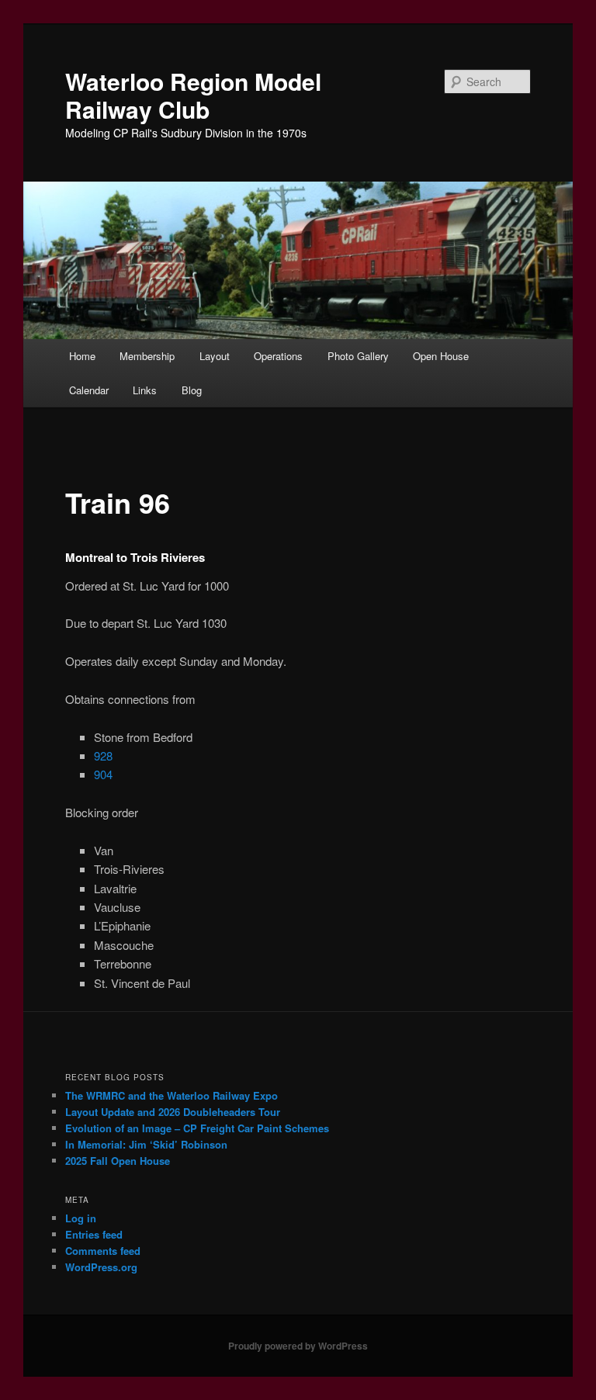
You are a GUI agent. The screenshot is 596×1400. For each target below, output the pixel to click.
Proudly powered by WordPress (298, 1346)
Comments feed (102, 1250)
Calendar (89, 390)
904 (103, 774)
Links (145, 390)
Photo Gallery (358, 355)
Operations (278, 355)
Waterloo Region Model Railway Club (193, 95)
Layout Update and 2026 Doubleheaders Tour (172, 1111)
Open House (441, 355)
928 (103, 755)
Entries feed (94, 1234)
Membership (147, 355)
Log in (80, 1218)
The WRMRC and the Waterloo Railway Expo (171, 1095)
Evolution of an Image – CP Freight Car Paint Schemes (197, 1128)
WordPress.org (101, 1267)
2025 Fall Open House (117, 1160)
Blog (192, 390)
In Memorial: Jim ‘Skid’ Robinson (146, 1144)
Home (82, 355)
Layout (214, 355)
